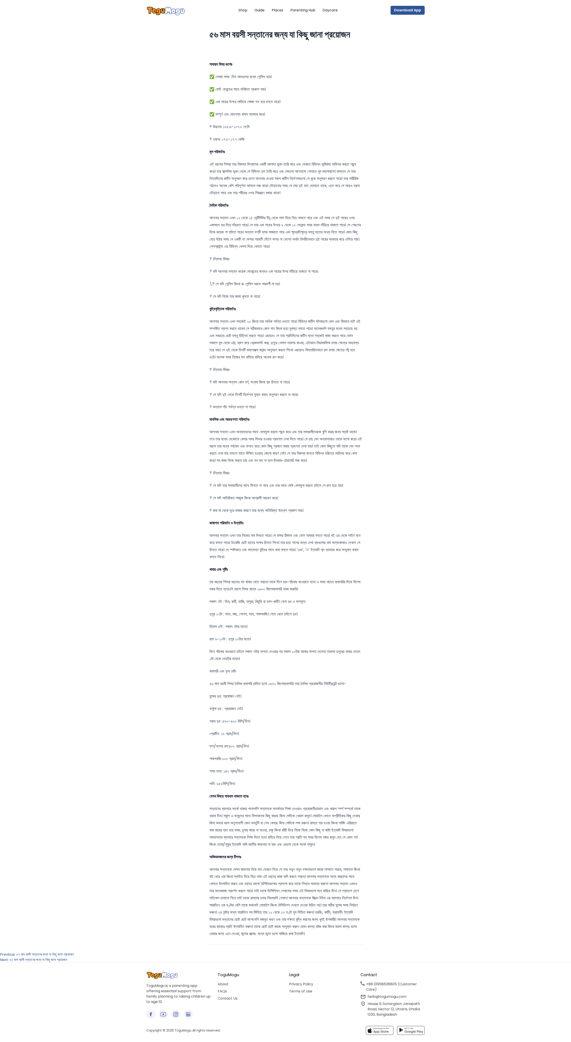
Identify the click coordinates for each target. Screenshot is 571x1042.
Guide (259, 10)
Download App (407, 10)
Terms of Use (300, 991)
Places (277, 10)
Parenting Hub (302, 10)
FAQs (222, 991)
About (223, 984)
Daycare (330, 10)
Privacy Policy (301, 984)
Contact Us (228, 998)
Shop (242, 10)
